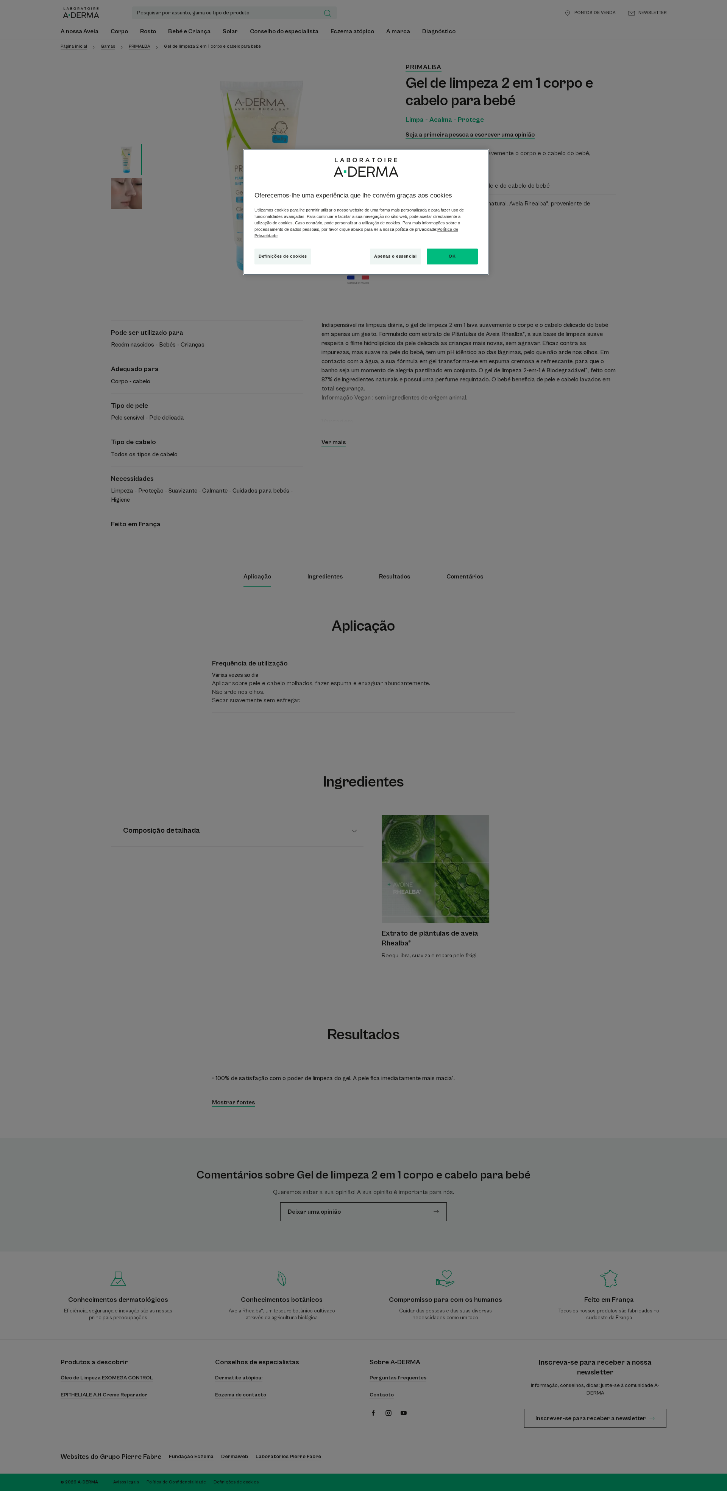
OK (452, 256)
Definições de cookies (283, 256)
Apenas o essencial (395, 256)
